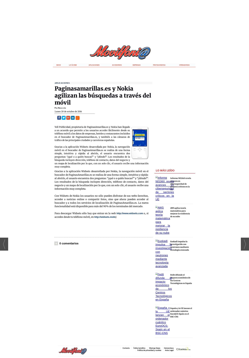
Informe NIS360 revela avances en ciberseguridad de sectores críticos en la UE (180, 184)
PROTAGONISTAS (159, 65)
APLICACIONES (94, 65)
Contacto (126, 348)
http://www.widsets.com (130, 213)
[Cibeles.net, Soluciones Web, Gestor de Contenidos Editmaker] (183, 349)
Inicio (58, 65)
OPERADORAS (184, 65)
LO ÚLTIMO (73, 65)
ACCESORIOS (117, 65)
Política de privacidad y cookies (149, 350)
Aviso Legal (169, 350)
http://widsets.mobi (105, 217)
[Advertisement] (103, 228)
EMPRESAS (136, 65)
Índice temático (139, 348)
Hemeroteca (169, 348)
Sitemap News (154, 348)
